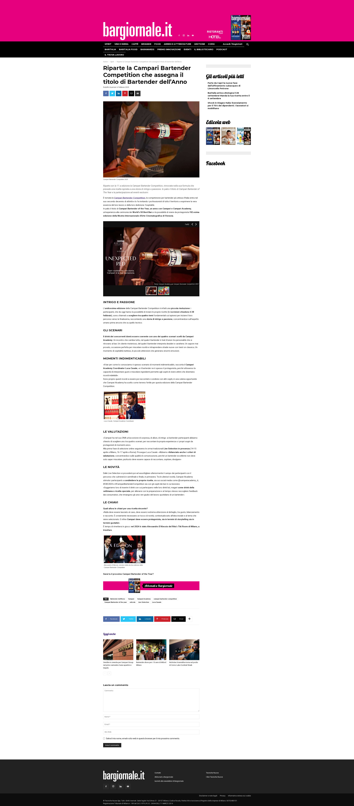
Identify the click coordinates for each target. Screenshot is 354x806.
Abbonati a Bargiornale (158, 586)
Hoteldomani (215, 37)
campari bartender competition (165, 599)
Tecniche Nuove (212, 773)
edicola (132, 602)
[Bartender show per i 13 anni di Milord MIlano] (151, 649)
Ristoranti (215, 32)
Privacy (222, 796)
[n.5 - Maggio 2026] (244, 136)
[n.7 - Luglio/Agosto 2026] (240, 28)
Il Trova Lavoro (114, 55)
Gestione (199, 44)
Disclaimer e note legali (208, 796)
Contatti (158, 773)
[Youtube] (193, 35)
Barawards (147, 49)
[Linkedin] (188, 35)
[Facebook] (179, 35)
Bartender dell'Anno (117, 599)
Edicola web (218, 122)
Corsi (211, 44)
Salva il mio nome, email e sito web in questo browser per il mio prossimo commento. (143, 738)
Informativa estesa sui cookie (239, 796)
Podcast (221, 49)
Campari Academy (144, 599)
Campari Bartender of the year (115, 602)
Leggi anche (109, 634)
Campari (131, 599)
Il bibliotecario (203, 49)
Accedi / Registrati (232, 44)
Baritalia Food (128, 49)
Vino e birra (121, 44)
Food (157, 44)
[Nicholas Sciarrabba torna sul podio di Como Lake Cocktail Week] (184, 649)
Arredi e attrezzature (177, 44)
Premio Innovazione (169, 49)
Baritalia (110, 49)
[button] (247, 45)
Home (105, 62)
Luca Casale (156, 602)
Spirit (108, 44)
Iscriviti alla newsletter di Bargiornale (169, 781)
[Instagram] (184, 35)
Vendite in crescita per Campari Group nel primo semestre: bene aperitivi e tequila (118, 665)
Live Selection (143, 602)
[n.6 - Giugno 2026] (228, 136)
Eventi (187, 49)
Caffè (135, 44)
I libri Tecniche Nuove (214, 777)
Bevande (146, 44)
